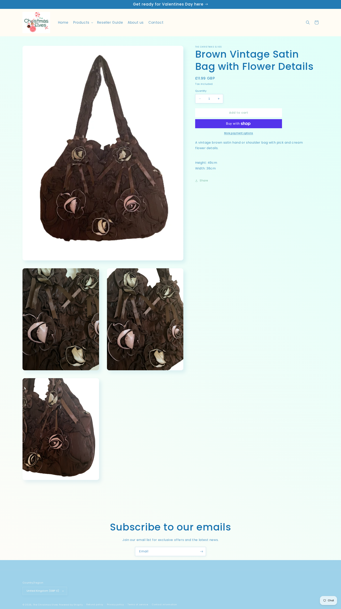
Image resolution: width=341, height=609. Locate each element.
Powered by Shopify (71, 604)
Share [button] (204, 180)
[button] (83, 22)
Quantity (200, 91)
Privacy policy (115, 604)
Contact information (164, 604)
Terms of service (137, 604)
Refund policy (94, 604)
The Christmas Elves (45, 604)
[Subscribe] (201, 551)
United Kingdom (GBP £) (43, 591)
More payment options (238, 133)
